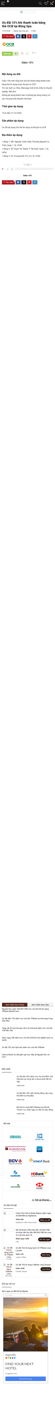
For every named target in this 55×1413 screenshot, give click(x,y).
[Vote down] (7, 169)
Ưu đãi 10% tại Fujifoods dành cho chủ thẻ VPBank (23, 1047)
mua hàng (46, 1269)
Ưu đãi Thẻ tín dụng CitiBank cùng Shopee (33, 1265)
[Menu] (3, 3)
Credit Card (20, 1085)
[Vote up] (12, 169)
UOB (17, 1242)
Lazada (18, 1257)
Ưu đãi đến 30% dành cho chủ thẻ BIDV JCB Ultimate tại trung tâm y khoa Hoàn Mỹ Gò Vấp (35, 1079)
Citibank (18, 1271)
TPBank (23, 1257)
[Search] (40, 3)
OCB (34, 31)
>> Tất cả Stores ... (42, 1200)
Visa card (25, 31)
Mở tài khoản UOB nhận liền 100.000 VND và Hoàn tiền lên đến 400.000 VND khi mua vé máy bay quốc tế (33, 1232)
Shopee (24, 1271)
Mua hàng (46, 1255)
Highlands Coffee (21, 1222)
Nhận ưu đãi (45, 1220)
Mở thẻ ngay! (45, 1239)
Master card (18, 31)
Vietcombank (32, 1222)
